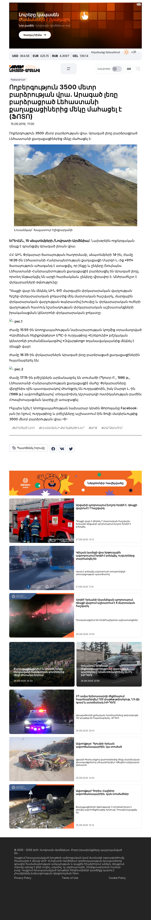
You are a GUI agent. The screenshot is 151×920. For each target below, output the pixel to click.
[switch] (117, 69)
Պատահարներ (18, 79)
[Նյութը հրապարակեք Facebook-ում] (53, 448)
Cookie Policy (117, 877)
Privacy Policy (22, 877)
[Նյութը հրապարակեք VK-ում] (62, 448)
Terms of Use (70, 877)
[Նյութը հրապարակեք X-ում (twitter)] (71, 448)
